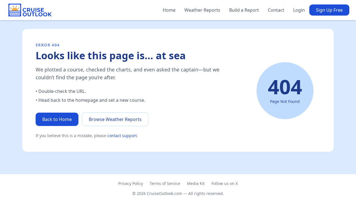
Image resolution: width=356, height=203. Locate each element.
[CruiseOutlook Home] (30, 10)
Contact (276, 10)
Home (169, 10)
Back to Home (57, 119)
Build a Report (244, 10)
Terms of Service (165, 183)
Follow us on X (224, 183)
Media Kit (196, 183)
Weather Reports (202, 10)
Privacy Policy (130, 183)
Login (299, 10)
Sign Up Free (329, 10)
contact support (122, 135)
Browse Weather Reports (115, 119)
